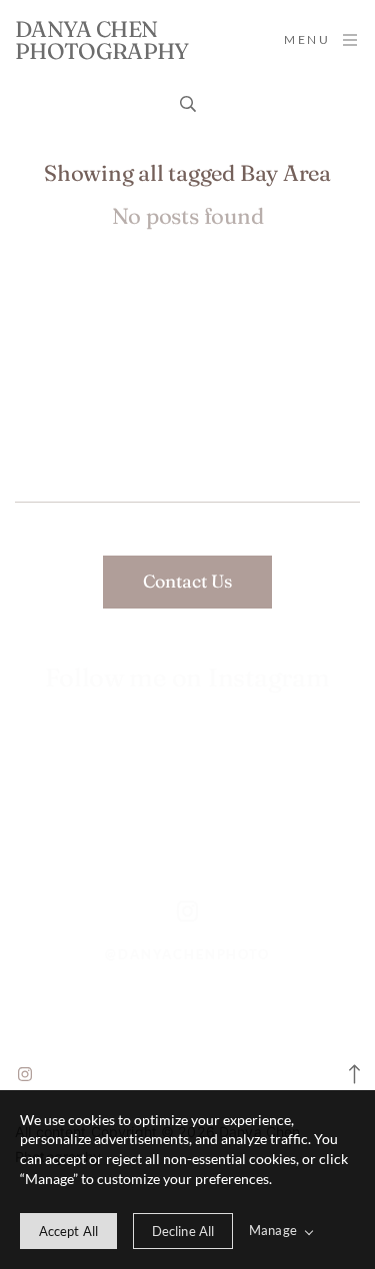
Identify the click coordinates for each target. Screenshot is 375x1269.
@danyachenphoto (187, 954)
